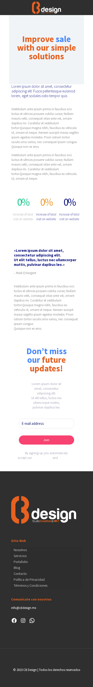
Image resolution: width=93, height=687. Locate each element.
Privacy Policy (42, 458)
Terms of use (67, 458)
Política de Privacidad (29, 579)
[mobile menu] (86, 7)
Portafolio (21, 561)
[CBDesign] (46, 7)
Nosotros (20, 550)
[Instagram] (23, 620)
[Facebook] (14, 620)
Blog (17, 567)
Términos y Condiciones (30, 585)
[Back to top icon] (47, 658)
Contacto (20, 573)
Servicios (20, 556)
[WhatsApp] (32, 620)
